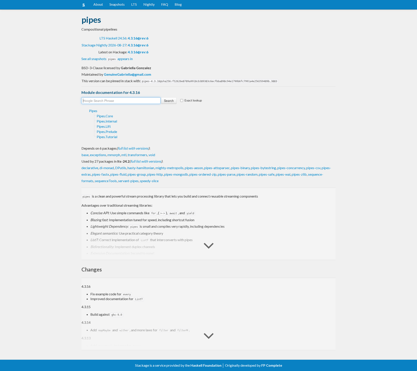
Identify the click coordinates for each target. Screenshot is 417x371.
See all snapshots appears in (107, 59)
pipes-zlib (299, 174)
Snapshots (117, 4)
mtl (123, 155)
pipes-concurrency (291, 168)
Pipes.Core (105, 116)
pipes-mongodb (176, 174)
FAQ (164, 4)
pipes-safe (267, 174)
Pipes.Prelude (107, 131)
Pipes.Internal (107, 121)
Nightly (149, 4)
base (85, 155)
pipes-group (137, 174)
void (152, 155)
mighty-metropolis (170, 168)
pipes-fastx (100, 174)
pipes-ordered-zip (203, 174)
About (98, 4)
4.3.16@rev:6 (138, 38)
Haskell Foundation (206, 365)
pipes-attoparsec (217, 168)
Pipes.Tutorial (107, 137)
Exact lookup (193, 100)
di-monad (106, 168)
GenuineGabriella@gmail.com (127, 74)
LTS (134, 4)
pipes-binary (240, 168)
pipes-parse (226, 174)
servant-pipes (128, 181)
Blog (178, 4)
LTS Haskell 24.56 (112, 38)
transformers (137, 155)
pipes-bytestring (263, 168)
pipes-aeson (194, 168)
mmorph (114, 155)
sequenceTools (106, 181)
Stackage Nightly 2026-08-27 (104, 45)
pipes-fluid (118, 174)
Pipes (93, 111)
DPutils (120, 168)
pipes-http (155, 174)
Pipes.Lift (104, 126)
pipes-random (247, 174)
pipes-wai (283, 174)
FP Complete (271, 365)
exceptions (98, 155)
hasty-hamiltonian (140, 168)
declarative (89, 168)
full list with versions (133, 148)
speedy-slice (149, 181)
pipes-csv (313, 168)
